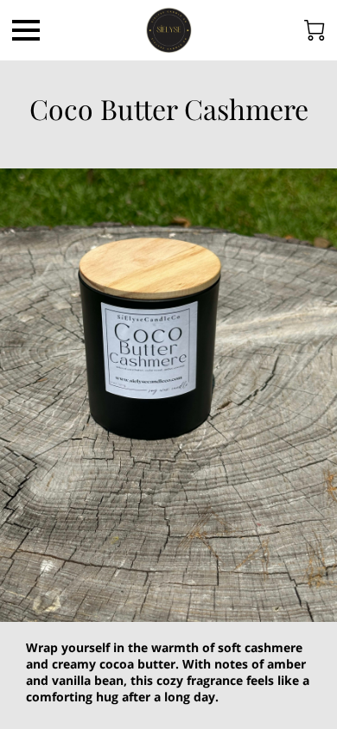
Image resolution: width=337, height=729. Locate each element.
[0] (314, 30)
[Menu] (26, 30)
